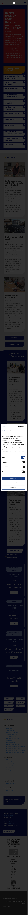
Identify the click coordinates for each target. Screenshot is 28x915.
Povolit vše (13, 478)
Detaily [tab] (12, 430)
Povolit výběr (13, 483)
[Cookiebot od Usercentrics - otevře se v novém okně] (19, 426)
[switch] (23, 462)
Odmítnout (13, 487)
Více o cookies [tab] (21, 430)
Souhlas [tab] (4, 430)
